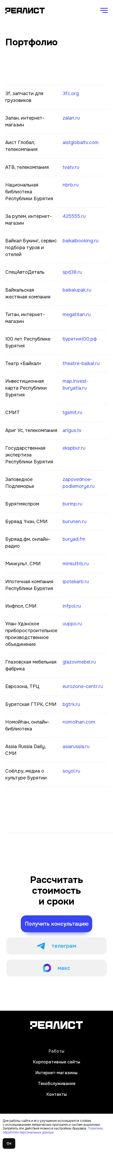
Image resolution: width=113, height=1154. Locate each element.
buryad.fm (74, 539)
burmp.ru (72, 504)
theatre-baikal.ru (81, 363)
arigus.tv (72, 430)
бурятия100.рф (80, 339)
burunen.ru (74, 521)
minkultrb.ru (76, 564)
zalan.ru (71, 118)
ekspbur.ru (74, 448)
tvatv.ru (71, 167)
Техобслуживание (56, 1083)
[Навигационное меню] (104, 10)
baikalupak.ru (77, 290)
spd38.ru (72, 272)
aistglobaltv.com (81, 142)
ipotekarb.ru (76, 582)
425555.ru (74, 216)
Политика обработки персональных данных (53, 1130)
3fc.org (71, 93)
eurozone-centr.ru (83, 686)
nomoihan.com (79, 722)
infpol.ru (72, 606)
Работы (56, 1051)
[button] (56, 923)
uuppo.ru (72, 624)
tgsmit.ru (72, 412)
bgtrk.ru (71, 704)
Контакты (57, 1094)
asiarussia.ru (76, 746)
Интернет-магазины (56, 1073)
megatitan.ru (77, 314)
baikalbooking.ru (81, 241)
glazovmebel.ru (79, 662)
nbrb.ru (71, 185)
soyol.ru (71, 771)
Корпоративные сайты (56, 1062)
